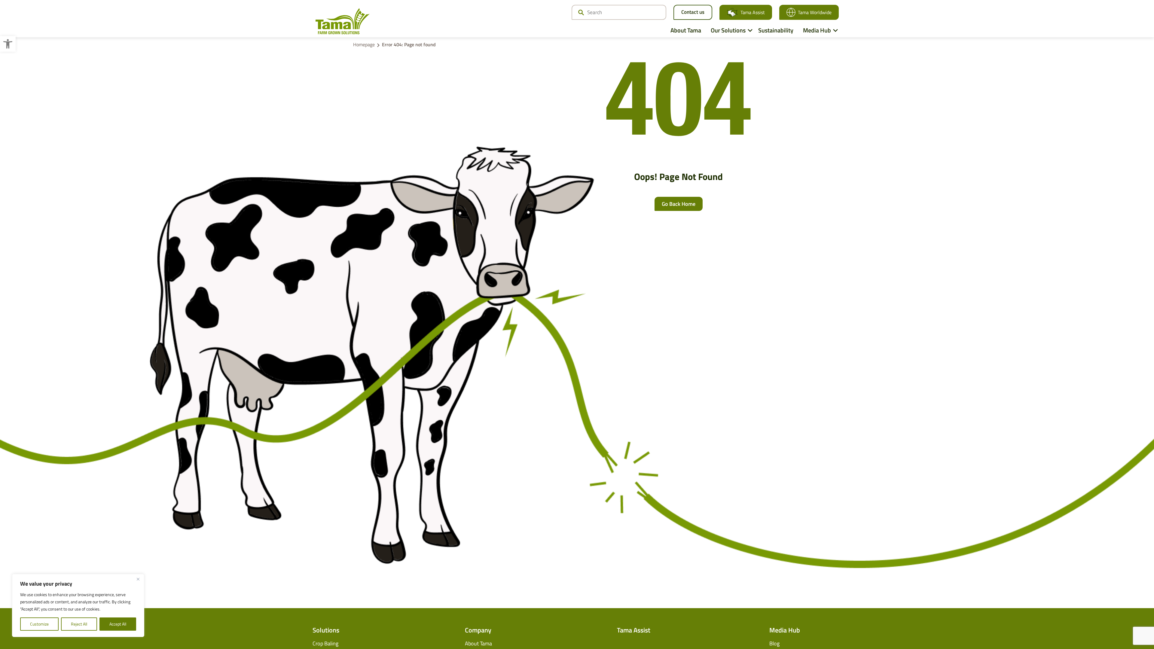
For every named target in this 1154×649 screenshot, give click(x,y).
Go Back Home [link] (678, 204)
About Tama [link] (685, 30)
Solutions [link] (326, 630)
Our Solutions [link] (728, 30)
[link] (8, 44)
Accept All (117, 624)
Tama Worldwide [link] (815, 12)
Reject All (79, 624)
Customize (39, 624)
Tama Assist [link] (752, 12)
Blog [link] (774, 643)
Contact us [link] (692, 12)
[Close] (138, 579)
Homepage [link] (364, 44)
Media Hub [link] (817, 30)
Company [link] (478, 630)
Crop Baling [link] (325, 643)
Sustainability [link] (775, 30)
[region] (78, 605)
